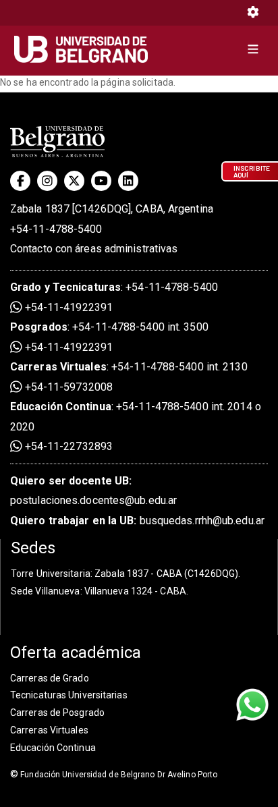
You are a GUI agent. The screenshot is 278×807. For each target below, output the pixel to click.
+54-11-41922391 (67, 307)
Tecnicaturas (87, 287)
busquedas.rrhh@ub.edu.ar (137, 520)
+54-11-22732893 (67, 446)
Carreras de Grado (49, 678)
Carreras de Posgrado (57, 712)
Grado (26, 287)
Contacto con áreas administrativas (93, 248)
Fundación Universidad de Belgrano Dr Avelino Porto (113, 774)
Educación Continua (53, 747)
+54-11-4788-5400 (56, 229)
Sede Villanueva (45, 591)
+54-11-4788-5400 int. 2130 (179, 366)
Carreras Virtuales (58, 366)
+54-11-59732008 (67, 387)
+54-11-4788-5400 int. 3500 (140, 327)
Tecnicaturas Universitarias (69, 695)
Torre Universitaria (50, 573)
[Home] (86, 49)
